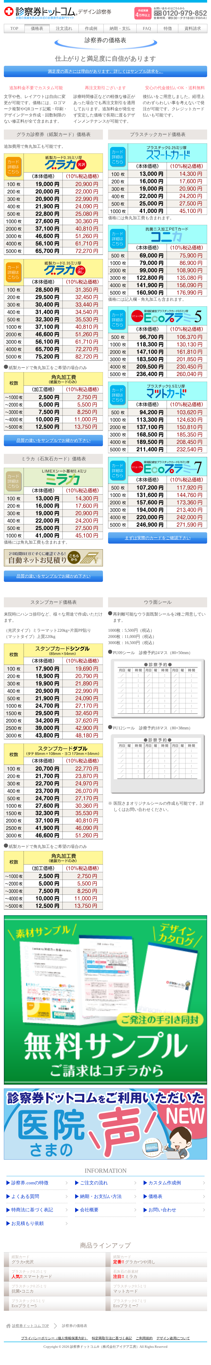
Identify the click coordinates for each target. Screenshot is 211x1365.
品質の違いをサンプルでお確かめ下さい (53, 440)
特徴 (168, 28)
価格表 (37, 28)
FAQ (147, 28)
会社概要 (89, 1209)
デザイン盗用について (173, 1338)
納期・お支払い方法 (101, 1196)
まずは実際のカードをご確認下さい (158, 538)
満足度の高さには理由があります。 (105, 71)
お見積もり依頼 (27, 1223)
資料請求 (192, 28)
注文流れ (64, 28)
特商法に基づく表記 (32, 1209)
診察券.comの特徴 (29, 1182)
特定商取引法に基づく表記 (112, 1338)
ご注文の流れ (94, 1182)
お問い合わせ (162, 1209)
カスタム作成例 (164, 1182)
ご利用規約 (144, 1338)
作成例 (91, 28)
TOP (14, 28)
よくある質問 (25, 1196)
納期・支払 (120, 28)
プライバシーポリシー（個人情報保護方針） (54, 1338)
